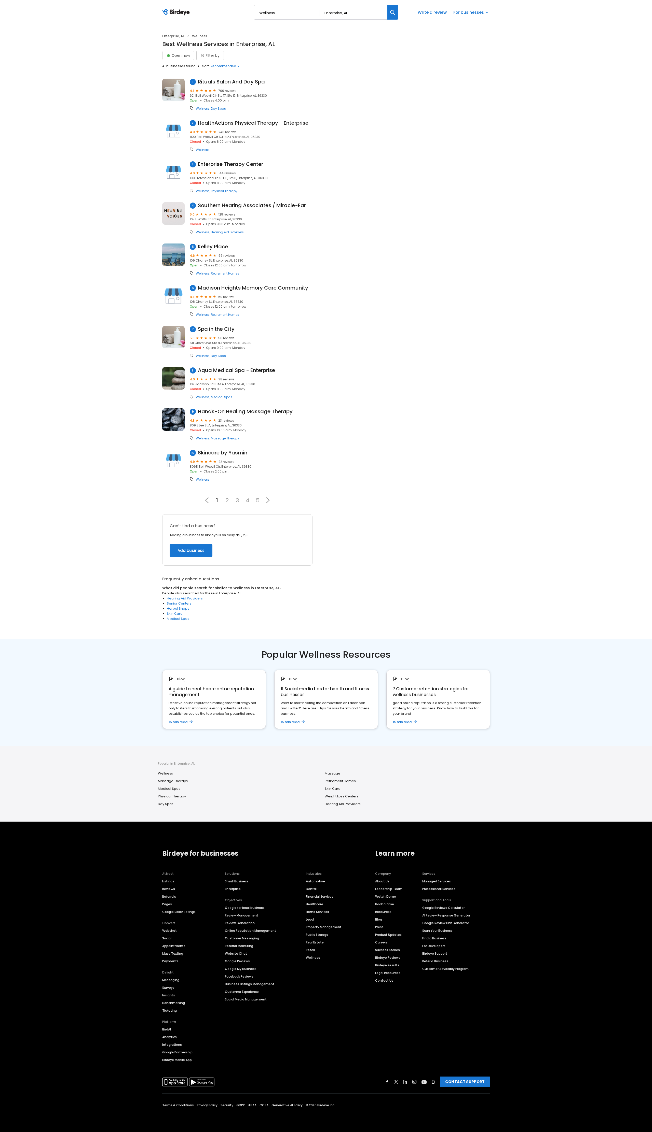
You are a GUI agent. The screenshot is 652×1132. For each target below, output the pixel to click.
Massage (332, 773)
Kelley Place (213, 246)
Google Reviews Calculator (443, 908)
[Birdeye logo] (177, 12)
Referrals (169, 896)
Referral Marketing (239, 946)
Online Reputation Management (250, 930)
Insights (168, 995)
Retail (310, 950)
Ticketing (169, 1010)
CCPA (264, 1105)
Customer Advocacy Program (445, 969)
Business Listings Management (249, 984)
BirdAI (166, 1029)
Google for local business (245, 908)
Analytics (169, 1037)
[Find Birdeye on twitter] (396, 1082)
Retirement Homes (225, 273)
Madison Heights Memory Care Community (253, 288)
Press (379, 927)
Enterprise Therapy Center (230, 164)
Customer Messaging (242, 938)
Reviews (168, 889)
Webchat (169, 930)
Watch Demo (385, 896)
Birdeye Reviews (387, 957)
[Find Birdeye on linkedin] (405, 1082)
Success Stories (387, 950)
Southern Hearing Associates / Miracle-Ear (252, 205)
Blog (378, 919)
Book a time (384, 904)
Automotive (315, 881)
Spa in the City (216, 329)
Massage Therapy (225, 438)
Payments (170, 961)
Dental (311, 889)
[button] (268, 500)
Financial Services (319, 896)
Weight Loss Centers (341, 796)
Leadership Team (388, 889)
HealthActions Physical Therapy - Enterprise (253, 123)
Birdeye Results (387, 965)
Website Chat (236, 953)
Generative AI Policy (287, 1105)
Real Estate (315, 942)
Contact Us (384, 980)
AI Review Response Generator (446, 915)
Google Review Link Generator (445, 923)
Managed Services (436, 881)
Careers (381, 942)
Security (227, 1105)
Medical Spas (221, 397)
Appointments (173, 946)
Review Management (241, 915)
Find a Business (434, 938)
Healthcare (314, 904)
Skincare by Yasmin (222, 453)
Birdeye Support (434, 953)
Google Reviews (237, 961)
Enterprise (233, 889)
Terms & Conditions (178, 1105)
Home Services (317, 912)
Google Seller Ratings (179, 912)
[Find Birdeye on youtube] (424, 1082)
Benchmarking (173, 1003)
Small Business (237, 881)
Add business (191, 550)
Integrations (172, 1044)
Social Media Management (246, 999)
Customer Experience (242, 992)
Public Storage (317, 935)
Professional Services (438, 889)
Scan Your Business (437, 930)
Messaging (170, 980)
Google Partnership (177, 1052)
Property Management (324, 927)
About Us (382, 881)
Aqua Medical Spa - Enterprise (236, 370)
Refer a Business (435, 961)
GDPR (240, 1105)
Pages (167, 904)
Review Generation (240, 923)
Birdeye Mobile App (177, 1060)
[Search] (392, 12)
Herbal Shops (178, 608)
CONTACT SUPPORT (465, 1081)
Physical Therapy (224, 191)
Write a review (432, 12)
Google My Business (240, 969)
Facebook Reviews (239, 976)
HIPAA (252, 1105)
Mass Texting (172, 953)
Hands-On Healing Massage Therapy (245, 411)
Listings (168, 881)
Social (166, 938)
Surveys (168, 987)
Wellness (203, 109)
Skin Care (175, 613)
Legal (310, 919)
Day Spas (218, 109)
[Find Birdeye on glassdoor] (433, 1082)
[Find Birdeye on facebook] (387, 1082)
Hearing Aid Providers (227, 232)
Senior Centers (179, 603)
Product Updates (388, 935)
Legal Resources (387, 973)
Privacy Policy (207, 1105)
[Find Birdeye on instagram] (414, 1082)
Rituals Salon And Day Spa (231, 82)
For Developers (433, 946)
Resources (383, 912)
